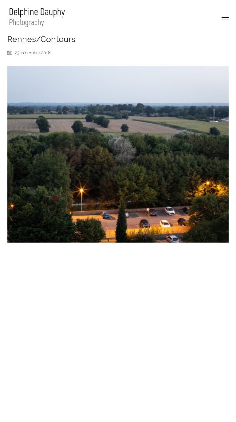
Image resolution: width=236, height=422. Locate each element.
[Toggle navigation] (225, 17)
